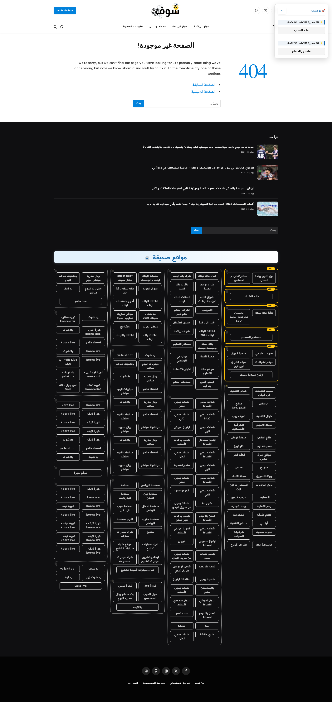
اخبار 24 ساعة (182, 369)
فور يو (182, 541)
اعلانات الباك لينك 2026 (207, 333)
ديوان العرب (150, 326)
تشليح (150, 531)
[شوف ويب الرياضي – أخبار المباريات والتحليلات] (166, 10)
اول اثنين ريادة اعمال (264, 278)
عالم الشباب (251, 296)
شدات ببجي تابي (181, 416)
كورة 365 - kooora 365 (93, 387)
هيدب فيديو (238, 497)
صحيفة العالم (182, 382)
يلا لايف (137, 607)
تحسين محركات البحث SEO (238, 316)
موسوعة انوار (264, 544)
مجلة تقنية (207, 356)
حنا (207, 626)
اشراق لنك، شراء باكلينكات (207, 299)
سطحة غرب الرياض (124, 508)
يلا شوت (150, 355)
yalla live (81, 301)
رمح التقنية (264, 506)
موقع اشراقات (264, 362)
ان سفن (264, 403)
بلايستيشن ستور (207, 590)
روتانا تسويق (264, 476)
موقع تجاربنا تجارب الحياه (125, 316)
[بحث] (56, 27)
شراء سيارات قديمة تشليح (137, 569)
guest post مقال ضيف (125, 278)
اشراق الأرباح (239, 544)
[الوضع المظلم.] (61, 27)
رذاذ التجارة (238, 506)
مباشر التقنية (238, 523)
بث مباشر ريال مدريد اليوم (125, 596)
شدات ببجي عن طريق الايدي (181, 505)
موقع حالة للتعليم (207, 371)
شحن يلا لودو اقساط (181, 442)
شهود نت (238, 514)
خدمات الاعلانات (65, 10)
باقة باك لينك (264, 312)
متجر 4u (207, 503)
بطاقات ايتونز (181, 579)
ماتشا (181, 626)
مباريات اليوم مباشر (150, 366)
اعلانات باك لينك (150, 337)
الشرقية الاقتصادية (238, 427)
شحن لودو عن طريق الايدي (182, 568)
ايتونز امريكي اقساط (182, 530)
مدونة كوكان (239, 437)
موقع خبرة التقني (264, 457)
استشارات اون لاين (239, 486)
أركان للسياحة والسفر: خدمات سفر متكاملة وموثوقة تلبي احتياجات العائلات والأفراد (202, 188)
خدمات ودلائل (157, 27)
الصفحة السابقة (203, 85)
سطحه (124, 485)
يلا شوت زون (93, 577)
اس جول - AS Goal (67, 387)
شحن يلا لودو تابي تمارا (181, 518)
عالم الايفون (264, 437)
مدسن (239, 467)
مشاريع (125, 326)
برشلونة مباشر (125, 363)
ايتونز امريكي (182, 427)
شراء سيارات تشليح (150, 546)
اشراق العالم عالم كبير (182, 312)
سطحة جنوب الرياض (150, 521)
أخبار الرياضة (201, 27)
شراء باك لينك (207, 276)
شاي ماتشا (207, 634)
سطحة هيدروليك (125, 495)
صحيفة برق (238, 353)
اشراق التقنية (238, 391)
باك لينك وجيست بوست (207, 346)
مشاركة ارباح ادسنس (238, 278)
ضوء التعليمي (264, 353)
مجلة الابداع (239, 476)
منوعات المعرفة (133, 27)
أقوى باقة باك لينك (125, 303)
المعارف (264, 497)
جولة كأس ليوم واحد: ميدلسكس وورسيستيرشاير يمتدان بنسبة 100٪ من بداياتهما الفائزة (198, 147)
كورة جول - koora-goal (93, 332)
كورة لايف (93, 413)
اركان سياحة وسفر (251, 374)
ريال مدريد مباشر (150, 378)
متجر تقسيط (182, 465)
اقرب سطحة (125, 519)
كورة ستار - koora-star (68, 319)
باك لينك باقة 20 (125, 290)
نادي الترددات (264, 484)
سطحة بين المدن (150, 495)
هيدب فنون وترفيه (207, 384)
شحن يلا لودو (207, 566)
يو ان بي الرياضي (182, 358)
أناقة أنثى (238, 454)
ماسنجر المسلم (251, 337)
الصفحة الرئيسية (203, 91)
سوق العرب (150, 288)
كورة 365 (150, 585)
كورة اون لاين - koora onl (93, 374)
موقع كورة (80, 473)
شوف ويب (238, 416)
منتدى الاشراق (182, 322)
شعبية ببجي (207, 579)
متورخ (264, 467)
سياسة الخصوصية (154, 683)
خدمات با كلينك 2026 (150, 316)
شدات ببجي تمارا (181, 404)
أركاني (264, 523)
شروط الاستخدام (180, 683)
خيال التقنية (264, 416)
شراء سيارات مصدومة (125, 559)
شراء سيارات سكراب (125, 533)
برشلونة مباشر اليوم (68, 278)
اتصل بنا (133, 683)
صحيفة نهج (264, 446)
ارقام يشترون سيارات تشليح (150, 559)
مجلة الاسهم (264, 425)
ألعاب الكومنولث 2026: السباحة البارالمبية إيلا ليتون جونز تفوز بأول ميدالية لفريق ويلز (200, 204)
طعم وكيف (264, 514)
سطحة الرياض (150, 485)
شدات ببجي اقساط (207, 404)
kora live (68, 405)
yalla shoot (125, 355)
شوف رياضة (182, 331)
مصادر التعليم (182, 344)
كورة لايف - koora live (93, 525)
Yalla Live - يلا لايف (68, 361)
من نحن (199, 683)
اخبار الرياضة (207, 322)
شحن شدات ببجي (207, 556)
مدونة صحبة (264, 532)
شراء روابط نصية (207, 286)
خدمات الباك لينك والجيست (150, 278)
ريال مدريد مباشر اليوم (93, 278)
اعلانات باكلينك (124, 335)
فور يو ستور (181, 490)
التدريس (207, 310)
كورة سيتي (125, 585)
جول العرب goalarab (150, 596)
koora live (68, 342)
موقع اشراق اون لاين (239, 364)
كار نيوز (238, 446)
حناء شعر (182, 613)
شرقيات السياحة (238, 534)
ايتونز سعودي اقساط (207, 442)
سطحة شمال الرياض (150, 508)
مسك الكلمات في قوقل (264, 393)
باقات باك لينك (181, 286)
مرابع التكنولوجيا (239, 405)
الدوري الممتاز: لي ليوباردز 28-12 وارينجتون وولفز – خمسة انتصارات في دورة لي (203, 167)
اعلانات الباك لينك (182, 299)
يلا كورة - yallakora (67, 374)
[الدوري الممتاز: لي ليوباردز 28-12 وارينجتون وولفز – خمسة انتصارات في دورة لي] (267, 172)
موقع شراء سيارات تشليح (125, 546)
